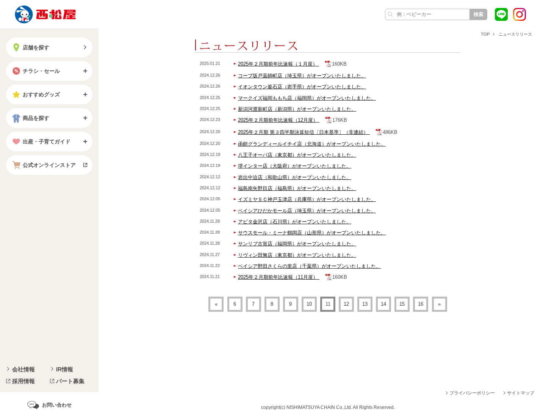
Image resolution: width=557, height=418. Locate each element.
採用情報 (23, 381)
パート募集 (70, 381)
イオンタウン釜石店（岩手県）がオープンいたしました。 (302, 87)
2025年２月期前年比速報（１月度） (278, 64)
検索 (478, 14)
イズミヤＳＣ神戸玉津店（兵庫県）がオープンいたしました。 (307, 199)
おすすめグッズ (41, 94)
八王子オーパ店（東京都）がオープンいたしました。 (297, 155)
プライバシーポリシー (472, 393)
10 (309, 304)
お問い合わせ (57, 405)
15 (402, 304)
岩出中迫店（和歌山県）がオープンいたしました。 (294, 177)
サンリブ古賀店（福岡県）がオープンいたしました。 (297, 244)
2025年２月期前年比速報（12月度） (278, 120)
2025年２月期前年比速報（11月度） (278, 277)
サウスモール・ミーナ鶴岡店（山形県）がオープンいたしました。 (312, 233)
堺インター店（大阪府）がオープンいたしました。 (294, 166)
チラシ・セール (41, 71)
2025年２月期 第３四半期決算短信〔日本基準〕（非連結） (304, 132)
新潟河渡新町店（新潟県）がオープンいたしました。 (297, 109)
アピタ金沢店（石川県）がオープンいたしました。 (294, 222)
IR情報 (64, 369)
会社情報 (23, 369)
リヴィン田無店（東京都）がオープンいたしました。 (297, 255)
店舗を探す (36, 47)
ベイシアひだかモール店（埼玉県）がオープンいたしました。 (307, 211)
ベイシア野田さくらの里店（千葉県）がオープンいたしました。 (309, 266)
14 (383, 304)
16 (420, 304)
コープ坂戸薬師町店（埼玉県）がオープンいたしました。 (302, 76)
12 (346, 304)
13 (365, 304)
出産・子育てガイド (46, 141)
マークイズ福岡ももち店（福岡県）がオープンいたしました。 (307, 98)
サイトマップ (520, 393)
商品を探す (36, 118)
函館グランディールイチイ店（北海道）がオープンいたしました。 (312, 144)
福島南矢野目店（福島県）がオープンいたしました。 (297, 188)
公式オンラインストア (49, 165)
